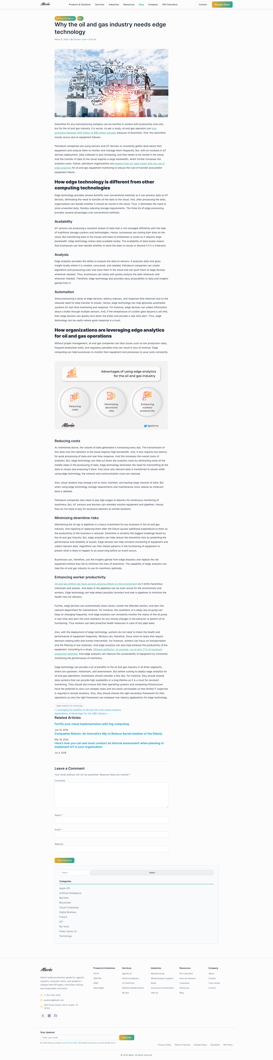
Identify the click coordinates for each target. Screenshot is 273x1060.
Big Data (64, 897)
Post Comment (64, 860)
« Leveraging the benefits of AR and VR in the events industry (88, 709)
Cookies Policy (200, 1045)
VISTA (96, 973)
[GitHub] (55, 1015)
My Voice (64, 926)
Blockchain (65, 902)
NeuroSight (98, 988)
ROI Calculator (170, 4)
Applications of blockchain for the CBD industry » (81, 713)
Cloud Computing (68, 907)
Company (153, 4)
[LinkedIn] (49, 1015)
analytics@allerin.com (54, 1000)
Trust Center (214, 983)
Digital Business (67, 912)
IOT (80, 18)
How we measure (188, 978)
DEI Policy (228, 1045)
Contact (203, 4)
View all (154, 992)
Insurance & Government (162, 988)
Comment (60, 780)
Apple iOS (64, 888)
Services (99, 4)
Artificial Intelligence (65, 18)
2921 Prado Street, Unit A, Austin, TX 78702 (61, 1006)
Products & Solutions (80, 4)
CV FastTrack (128, 983)
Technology (65, 936)
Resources (129, 4)
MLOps (125, 992)
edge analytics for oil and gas (69, 705)
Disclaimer (215, 1045)
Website (59, 844)
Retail (153, 983)
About (211, 973)
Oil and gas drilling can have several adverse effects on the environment (96, 583)
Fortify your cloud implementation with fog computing (92, 724)
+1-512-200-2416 (52, 995)
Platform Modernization (133, 988)
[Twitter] (43, 1015)
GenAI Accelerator (130, 978)
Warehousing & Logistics (162, 978)
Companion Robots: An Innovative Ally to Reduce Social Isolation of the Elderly (108, 733)
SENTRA (97, 978)
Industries (114, 4)
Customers (185, 983)
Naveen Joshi (80, 39)
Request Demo (222, 4)
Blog (141, 4)
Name (59, 815)
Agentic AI (127, 973)
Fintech (63, 917)
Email (58, 829)
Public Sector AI (67, 931)
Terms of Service (182, 1045)
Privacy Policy (72, 1043)
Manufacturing (157, 973)
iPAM (95, 983)
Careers (212, 978)
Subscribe (126, 1037)
